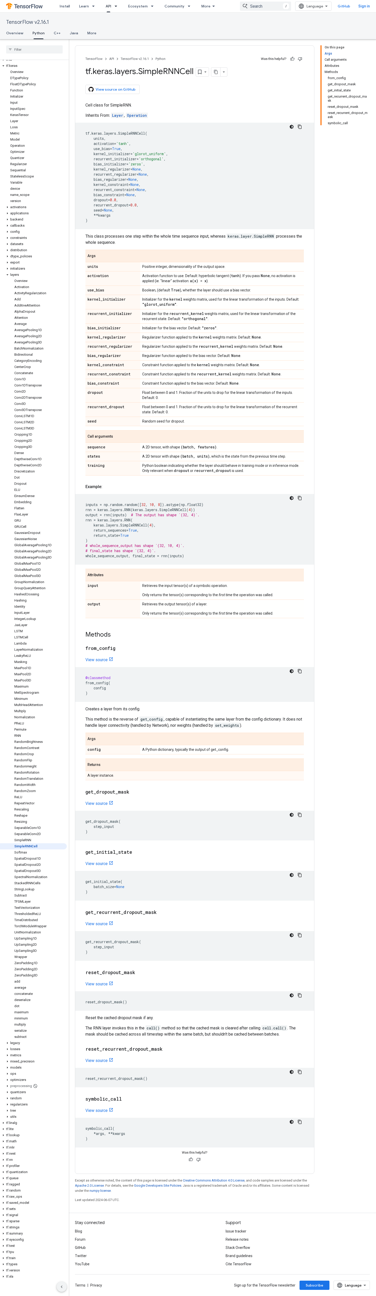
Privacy (96, 1285)
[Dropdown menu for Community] (190, 6)
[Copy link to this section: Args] (101, 256)
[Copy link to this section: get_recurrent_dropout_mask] (162, 913)
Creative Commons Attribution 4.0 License (214, 1180)
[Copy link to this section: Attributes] (109, 575)
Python (38, 33)
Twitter (81, 1256)
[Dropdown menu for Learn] (95, 6)
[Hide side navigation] (62, 1287)
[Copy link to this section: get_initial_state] (137, 852)
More (206, 6)
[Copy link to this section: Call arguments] (118, 437)
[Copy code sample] (300, 127)
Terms (80, 1285)
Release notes (237, 1239)
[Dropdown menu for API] (117, 6)
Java (74, 33)
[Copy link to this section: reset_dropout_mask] (140, 973)
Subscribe (314, 1285)
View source (96, 659)
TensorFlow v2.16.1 (27, 22)
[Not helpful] (300, 59)
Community (174, 6)
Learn (84, 6)
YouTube (82, 1264)
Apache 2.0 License (89, 1185)
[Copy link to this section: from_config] (120, 649)
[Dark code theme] (291, 127)
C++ (57, 33)
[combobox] (265, 6)
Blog (78, 1231)
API (108, 6)
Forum (80, 1239)
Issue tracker (236, 1231)
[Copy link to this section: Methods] (116, 635)
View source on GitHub (116, 89)
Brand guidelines (239, 1256)
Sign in (364, 6)
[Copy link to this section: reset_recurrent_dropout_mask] (167, 1049)
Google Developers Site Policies (157, 1185)
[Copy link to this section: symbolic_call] (127, 1099)
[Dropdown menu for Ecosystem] (154, 6)
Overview (14, 33)
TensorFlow (94, 59)
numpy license (100, 1191)
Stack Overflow (238, 1248)
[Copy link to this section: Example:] (107, 487)
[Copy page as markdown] (215, 72)
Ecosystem (138, 6)
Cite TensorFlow (238, 1264)
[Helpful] (292, 59)
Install (65, 6)
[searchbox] (34, 49)
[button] (33, 66)
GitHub (344, 6)
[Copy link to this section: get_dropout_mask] (134, 792)
